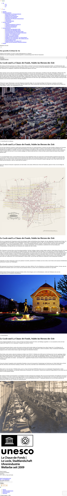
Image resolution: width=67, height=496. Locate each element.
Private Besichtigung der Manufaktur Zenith (14, 31)
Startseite (4, 11)
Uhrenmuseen (8, 19)
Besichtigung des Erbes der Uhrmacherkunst (14, 18)
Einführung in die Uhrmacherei (11, 16)
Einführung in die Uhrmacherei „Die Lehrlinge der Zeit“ (17, 38)
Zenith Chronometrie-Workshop (11, 36)
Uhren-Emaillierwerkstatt (10, 39)
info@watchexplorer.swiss (5, 478)
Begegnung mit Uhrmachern (11, 17)
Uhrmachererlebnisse (7, 12)
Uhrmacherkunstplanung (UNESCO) (13, 24)
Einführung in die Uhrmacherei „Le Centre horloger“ (16, 37)
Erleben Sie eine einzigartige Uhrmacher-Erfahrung (15, 42)
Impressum (5, 493)
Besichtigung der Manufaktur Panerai (13, 30)
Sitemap (4, 489)
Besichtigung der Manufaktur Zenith (12, 29)
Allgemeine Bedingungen (8, 490)
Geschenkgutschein (7, 28)
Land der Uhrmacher (7, 22)
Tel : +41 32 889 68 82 (4, 479)
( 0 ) (4, 9)
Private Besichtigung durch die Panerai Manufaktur (15, 32)
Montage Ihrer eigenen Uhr (10, 15)
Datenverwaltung (6, 492)
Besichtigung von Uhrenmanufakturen (13, 13)
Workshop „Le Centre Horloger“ (12, 35)
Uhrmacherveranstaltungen (10, 26)
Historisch (7, 23)
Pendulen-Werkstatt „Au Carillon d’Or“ (13, 41)
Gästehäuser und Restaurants (11, 25)
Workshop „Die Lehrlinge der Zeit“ (12, 33)
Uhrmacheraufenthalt (9, 21)
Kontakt (4, 43)
